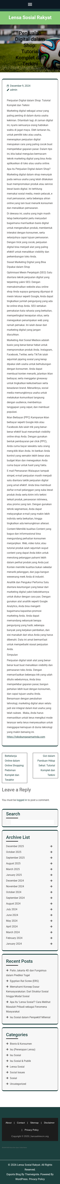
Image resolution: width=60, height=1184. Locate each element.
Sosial (13, 1078)
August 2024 (13, 903)
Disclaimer (49, 1122)
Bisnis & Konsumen (21, 1043)
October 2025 (13, 851)
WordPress (21, 1179)
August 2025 (13, 863)
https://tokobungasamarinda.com (26, 736)
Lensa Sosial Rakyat (30, 17)
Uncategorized (18, 1083)
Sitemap (34, 1122)
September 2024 (15, 897)
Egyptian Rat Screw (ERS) (24, 980)
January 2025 (14, 874)
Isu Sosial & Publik (20, 1060)
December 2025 (15, 846)
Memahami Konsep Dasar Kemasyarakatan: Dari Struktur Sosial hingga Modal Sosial (27, 991)
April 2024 (12, 926)
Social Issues (17, 1072)
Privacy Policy (32, 1130)
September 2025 (15, 857)
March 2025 (13, 869)
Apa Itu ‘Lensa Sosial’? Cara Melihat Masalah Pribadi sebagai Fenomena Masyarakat (28, 1006)
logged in (22, 800)
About (9, 1122)
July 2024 (11, 909)
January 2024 (14, 943)
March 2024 (13, 932)
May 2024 (11, 920)
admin (13, 89)
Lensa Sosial (17, 1066)
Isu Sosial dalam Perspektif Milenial (30, 1017)
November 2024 (15, 886)
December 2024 (15, 880)
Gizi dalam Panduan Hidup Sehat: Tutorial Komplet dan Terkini (46, 765)
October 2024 (13, 892)
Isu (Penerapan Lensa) (22, 1049)
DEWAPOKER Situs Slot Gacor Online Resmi (14, 1147)
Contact (21, 1122)
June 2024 (12, 915)
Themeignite (32, 1174)
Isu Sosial (15, 1055)
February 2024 (14, 937)
